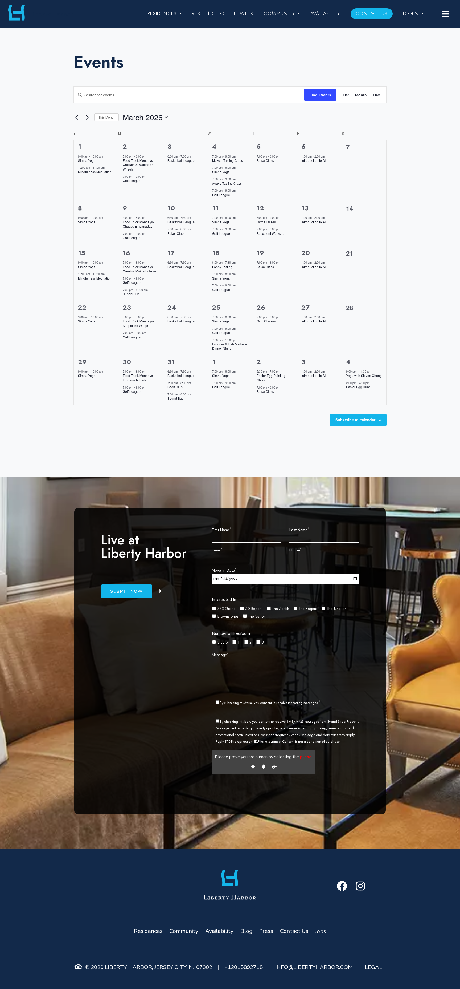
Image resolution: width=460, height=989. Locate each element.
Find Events (320, 95)
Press (266, 931)
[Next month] (87, 117)
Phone (295, 549)
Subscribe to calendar (355, 419)
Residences (162, 13)
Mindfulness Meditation (95, 171)
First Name (221, 529)
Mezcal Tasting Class (227, 160)
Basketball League (181, 160)
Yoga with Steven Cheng (364, 375)
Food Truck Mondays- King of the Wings (138, 323)
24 (171, 307)
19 (260, 252)
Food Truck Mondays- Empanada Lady (138, 377)
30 (127, 361)
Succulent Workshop (271, 233)
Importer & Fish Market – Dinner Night (229, 346)
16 (126, 252)
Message (220, 654)
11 (215, 208)
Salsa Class (265, 160)
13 (305, 208)
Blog (246, 931)
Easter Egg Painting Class (271, 377)
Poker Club (175, 233)
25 (216, 307)
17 (170, 252)
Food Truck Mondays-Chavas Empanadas (138, 224)
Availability (325, 13)
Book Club (175, 387)
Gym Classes (266, 222)
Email (217, 549)
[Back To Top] (445, 974)
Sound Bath (175, 398)
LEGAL (373, 967)
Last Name (299, 529)
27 (305, 307)
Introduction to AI (313, 160)
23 (127, 307)
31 (171, 361)
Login (411, 13)
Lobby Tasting (222, 266)
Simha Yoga (87, 160)
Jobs (320, 931)
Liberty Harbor (51, 14)
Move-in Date (224, 570)
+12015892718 (243, 967)
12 (260, 208)
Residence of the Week (223, 13)
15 (81, 252)
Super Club (131, 294)
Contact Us (371, 13)
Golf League (132, 180)
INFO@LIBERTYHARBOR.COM (314, 967)
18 (215, 252)
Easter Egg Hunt (358, 387)
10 (171, 208)
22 (82, 307)
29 (82, 361)
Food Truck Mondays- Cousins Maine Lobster (139, 268)
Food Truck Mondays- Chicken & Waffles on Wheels (138, 164)
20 (305, 252)
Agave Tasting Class (227, 183)
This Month (106, 117)
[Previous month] (76, 117)
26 (261, 307)
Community (279, 13)
